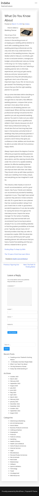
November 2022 (15, 406)
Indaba (5, 3)
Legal (12, 450)
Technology (13, 469)
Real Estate (13, 459)
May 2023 (13, 392)
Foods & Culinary (15, 437)
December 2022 (15, 404)
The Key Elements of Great (18, 366)
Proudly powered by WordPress (13, 491)
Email (9, 317)
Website (10, 324)
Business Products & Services (19, 428)
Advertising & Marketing (17, 421)
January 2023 (14, 401)
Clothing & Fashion (16, 430)
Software (13, 464)
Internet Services (15, 448)
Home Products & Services (18, 446)
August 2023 (14, 386)
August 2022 (14, 413)
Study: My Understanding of (18, 369)
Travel (12, 471)
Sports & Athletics (15, 466)
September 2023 (15, 383)
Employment (14, 432)
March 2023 (13, 397)
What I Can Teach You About (18, 364)
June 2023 (13, 390)
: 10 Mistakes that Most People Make (21, 362)
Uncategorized (14, 473)
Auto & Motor (14, 425)
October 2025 (14, 376)
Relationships (14, 462)
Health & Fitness (15, 441)
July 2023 (13, 388)
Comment (11, 286)
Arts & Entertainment (16, 423)
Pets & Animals (14, 457)
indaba (27, 24)
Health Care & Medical (20, 259)
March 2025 (13, 379)
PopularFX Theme (31, 491)
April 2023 (13, 395)
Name (9, 309)
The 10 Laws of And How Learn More (17, 254)
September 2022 (15, 411)
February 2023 (14, 399)
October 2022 (14, 408)
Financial (13, 434)
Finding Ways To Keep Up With (15, 249)
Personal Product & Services (18, 455)
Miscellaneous (14, 453)
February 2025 (14, 381)
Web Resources (15, 475)
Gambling (13, 439)
